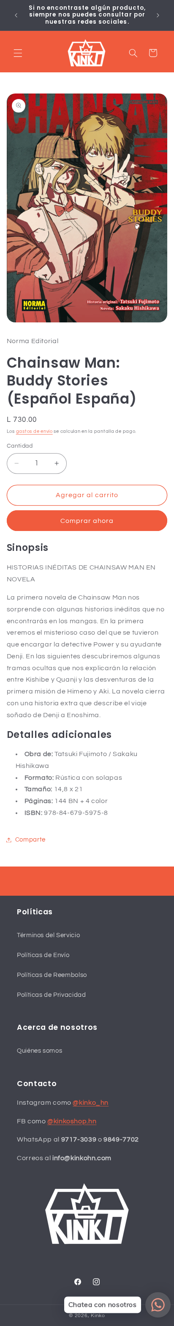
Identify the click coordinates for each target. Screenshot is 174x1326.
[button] (17, 53)
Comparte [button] (30, 839)
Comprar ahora (87, 520)
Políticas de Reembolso (52, 975)
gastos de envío (34, 431)
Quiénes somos (39, 1051)
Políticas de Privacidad (51, 995)
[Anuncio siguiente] (158, 15)
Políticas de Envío (43, 955)
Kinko (98, 1315)
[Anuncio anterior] (16, 15)
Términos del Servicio (48, 935)
